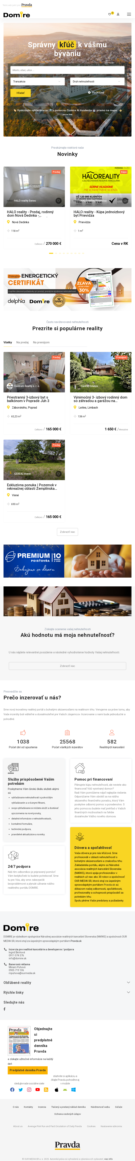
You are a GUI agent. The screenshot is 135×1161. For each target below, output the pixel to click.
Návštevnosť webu (100, 1107)
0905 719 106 (16, 970)
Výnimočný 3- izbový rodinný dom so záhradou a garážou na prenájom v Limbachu (100, 399)
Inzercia (42, 1107)
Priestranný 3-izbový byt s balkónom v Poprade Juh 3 (28, 399)
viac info (108, 1159)
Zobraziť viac (67, 531)
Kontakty (28, 1107)
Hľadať (20, 93)
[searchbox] (67, 70)
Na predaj (22, 342)
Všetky (8, 342)
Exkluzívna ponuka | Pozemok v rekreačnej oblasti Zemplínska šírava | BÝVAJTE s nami (32, 486)
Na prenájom (41, 342)
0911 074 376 (16, 955)
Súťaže (118, 1107)
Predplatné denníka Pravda (28, 1070)
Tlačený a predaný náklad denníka (68, 1107)
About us (17, 1126)
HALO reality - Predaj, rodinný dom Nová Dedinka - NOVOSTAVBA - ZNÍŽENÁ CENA (32, 213)
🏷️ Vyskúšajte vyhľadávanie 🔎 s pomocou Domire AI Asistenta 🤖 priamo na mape (65, 110)
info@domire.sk (17, 958)
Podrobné (97, 92)
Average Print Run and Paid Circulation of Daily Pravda (55, 1126)
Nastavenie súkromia (111, 1126)
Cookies (91, 1126)
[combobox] (67, 70)
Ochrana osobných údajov (67, 1114)
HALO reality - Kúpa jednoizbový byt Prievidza (99, 213)
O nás (16, 1107)
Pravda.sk (109, 884)
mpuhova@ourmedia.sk (22, 973)
